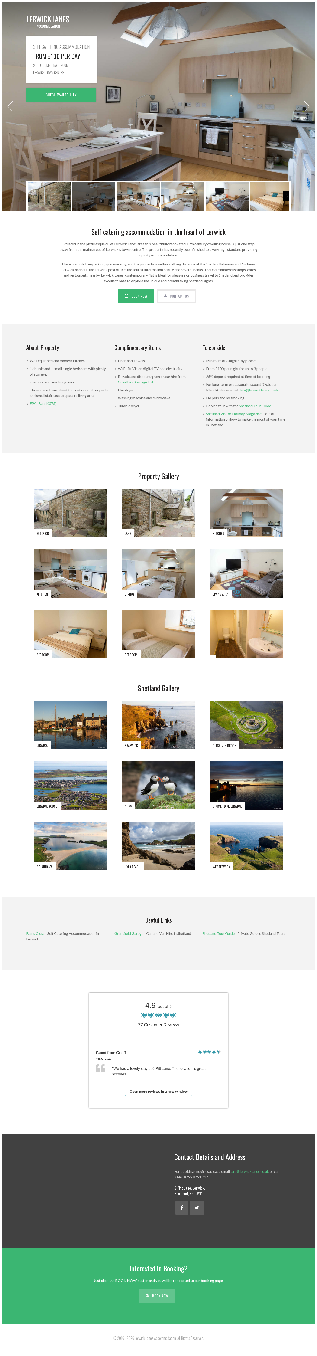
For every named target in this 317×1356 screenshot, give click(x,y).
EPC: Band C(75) (43, 403)
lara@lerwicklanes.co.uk (259, 390)
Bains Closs (35, 933)
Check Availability (61, 94)
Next (307, 106)
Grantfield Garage (128, 933)
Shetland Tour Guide (255, 405)
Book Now (139, 295)
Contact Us (179, 295)
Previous (10, 106)
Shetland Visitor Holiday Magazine (234, 413)
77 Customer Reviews (158, 1024)
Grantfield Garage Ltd (135, 382)
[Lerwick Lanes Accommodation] (48, 22)
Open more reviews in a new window (159, 1091)
